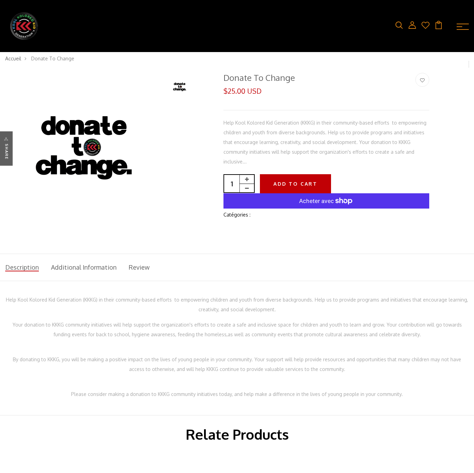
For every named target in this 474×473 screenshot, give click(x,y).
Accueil (13, 58)
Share (6, 151)
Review (139, 267)
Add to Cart (295, 184)
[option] (83, 151)
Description (22, 267)
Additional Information (84, 267)
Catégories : (237, 215)
